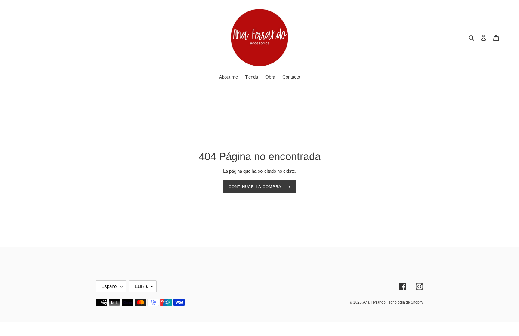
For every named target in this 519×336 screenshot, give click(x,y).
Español (109, 286)
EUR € (141, 286)
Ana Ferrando (374, 302)
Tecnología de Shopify (405, 302)
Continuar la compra (255, 186)
